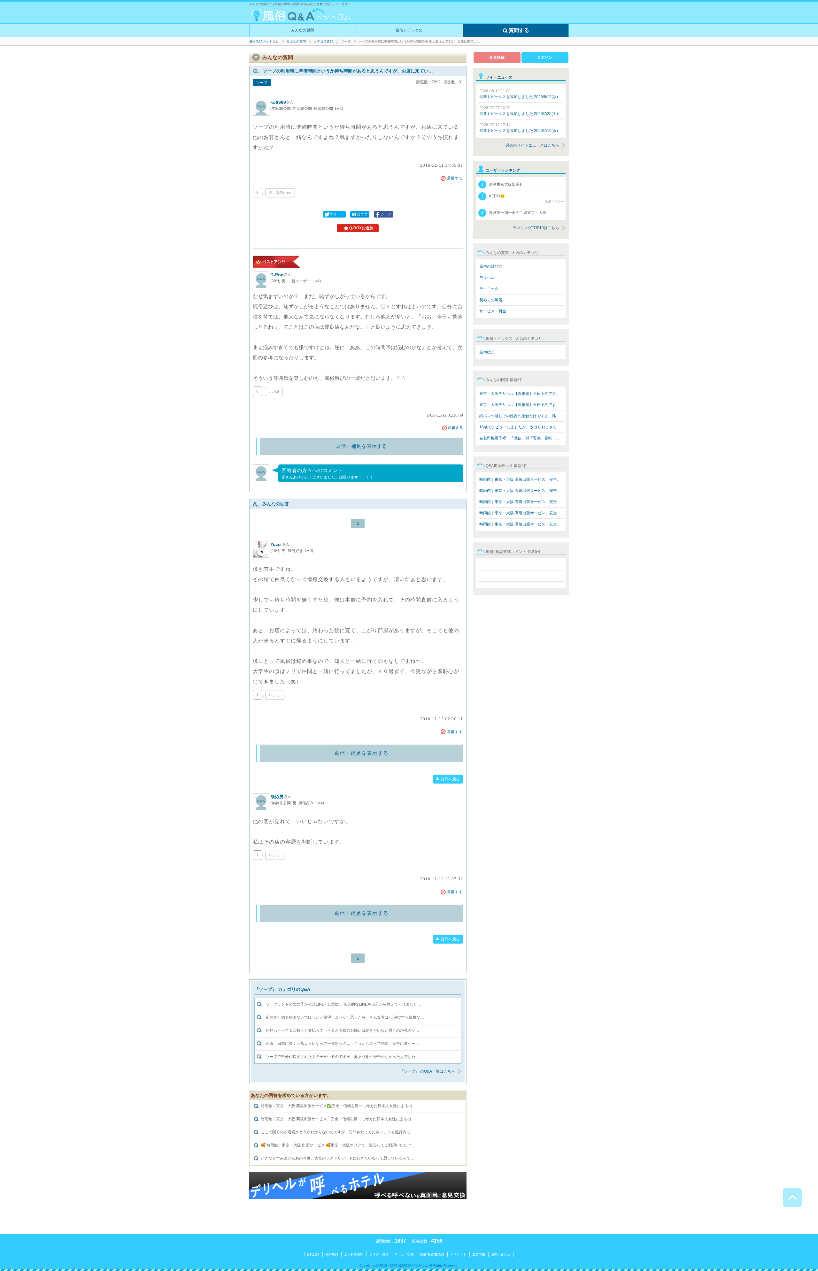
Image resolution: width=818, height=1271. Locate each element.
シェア (386, 214)
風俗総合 (487, 352)
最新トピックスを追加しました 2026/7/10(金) (518, 128)
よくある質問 (353, 1254)
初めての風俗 (490, 300)
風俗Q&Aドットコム (264, 41)
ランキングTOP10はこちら (536, 228)
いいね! (273, 391)
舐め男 (280, 796)
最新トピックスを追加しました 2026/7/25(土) (518, 111)
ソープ (346, 41)
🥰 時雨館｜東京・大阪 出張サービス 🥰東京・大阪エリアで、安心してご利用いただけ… (337, 1145)
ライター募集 (379, 1254)
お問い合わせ (500, 1254)
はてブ (362, 214)
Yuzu (280, 544)
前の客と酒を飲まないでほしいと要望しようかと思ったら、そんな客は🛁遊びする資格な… (345, 1017)
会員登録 (497, 57)
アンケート (458, 1254)
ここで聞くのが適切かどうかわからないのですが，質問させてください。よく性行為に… (337, 1132)
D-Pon (280, 274)
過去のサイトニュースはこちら (532, 145)
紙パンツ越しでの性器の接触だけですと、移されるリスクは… (521, 416)
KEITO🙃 (522, 198)
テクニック (488, 289)
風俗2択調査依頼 (432, 1254)
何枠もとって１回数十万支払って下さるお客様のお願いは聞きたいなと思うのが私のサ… (342, 1030)
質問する (519, 30)
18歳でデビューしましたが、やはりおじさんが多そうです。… (521, 427)
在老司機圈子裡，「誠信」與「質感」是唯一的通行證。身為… (521, 438)
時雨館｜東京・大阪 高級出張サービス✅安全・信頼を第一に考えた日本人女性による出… (338, 1106)
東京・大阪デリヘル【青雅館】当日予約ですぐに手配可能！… (521, 393)
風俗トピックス (409, 30)
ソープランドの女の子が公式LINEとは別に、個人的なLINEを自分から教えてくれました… (343, 1004)
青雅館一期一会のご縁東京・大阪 (513, 213)
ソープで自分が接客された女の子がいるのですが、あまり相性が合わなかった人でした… (342, 1056)
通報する (454, 178)
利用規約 (331, 1254)
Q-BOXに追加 (361, 228)
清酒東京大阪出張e (501, 184)
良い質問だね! (280, 193)
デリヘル (487, 277)
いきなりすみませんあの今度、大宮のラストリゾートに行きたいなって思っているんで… (337, 1158)
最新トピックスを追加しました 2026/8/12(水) (518, 94)
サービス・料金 (492, 311)
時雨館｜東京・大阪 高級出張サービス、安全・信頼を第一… (521, 479)
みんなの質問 (302, 30)
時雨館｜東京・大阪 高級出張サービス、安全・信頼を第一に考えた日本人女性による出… (337, 1119)
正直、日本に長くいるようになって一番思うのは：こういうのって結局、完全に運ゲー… (342, 1043)
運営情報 (478, 1254)
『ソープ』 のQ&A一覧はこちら (427, 1071)
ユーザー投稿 (404, 1254)
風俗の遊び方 (490, 266)
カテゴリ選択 (323, 41)
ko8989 (282, 102)
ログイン (544, 57)
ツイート (337, 214)
